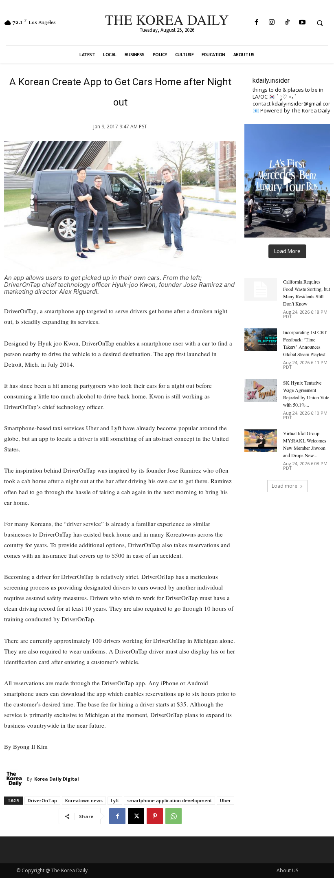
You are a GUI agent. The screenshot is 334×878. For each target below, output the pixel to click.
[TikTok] (286, 22)
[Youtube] (302, 22)
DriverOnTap (42, 800)
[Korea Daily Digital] (15, 779)
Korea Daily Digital (56, 779)
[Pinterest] (155, 816)
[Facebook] (256, 22)
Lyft (115, 800)
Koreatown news (84, 800)
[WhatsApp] (173, 816)
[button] (320, 23)
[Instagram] (271, 22)
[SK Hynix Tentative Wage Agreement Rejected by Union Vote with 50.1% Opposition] (260, 390)
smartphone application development (169, 800)
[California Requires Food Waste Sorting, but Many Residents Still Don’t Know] (260, 289)
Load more (284, 485)
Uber (225, 800)
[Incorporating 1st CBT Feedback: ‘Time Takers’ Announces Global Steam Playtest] (260, 339)
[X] (136, 816)
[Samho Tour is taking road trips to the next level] (287, 181)
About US (287, 870)
